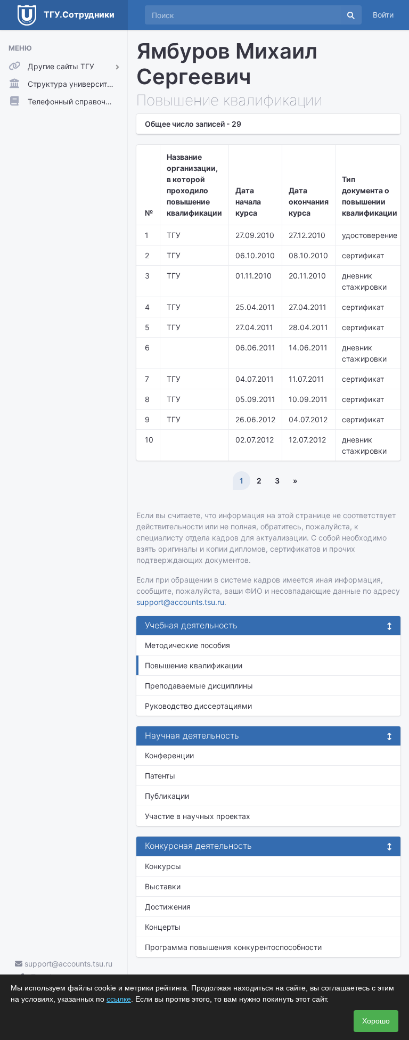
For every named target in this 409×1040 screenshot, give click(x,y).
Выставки (163, 886)
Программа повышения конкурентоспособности (233, 947)
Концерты (163, 926)
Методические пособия (187, 645)
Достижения (168, 906)
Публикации (167, 795)
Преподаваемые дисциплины (199, 685)
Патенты (160, 775)
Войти (383, 14)
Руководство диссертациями (198, 705)
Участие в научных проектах (197, 816)
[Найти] (351, 15)
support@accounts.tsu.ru (67, 963)
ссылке (119, 999)
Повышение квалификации (193, 665)
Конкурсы (163, 866)
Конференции (169, 755)
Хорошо (376, 1021)
